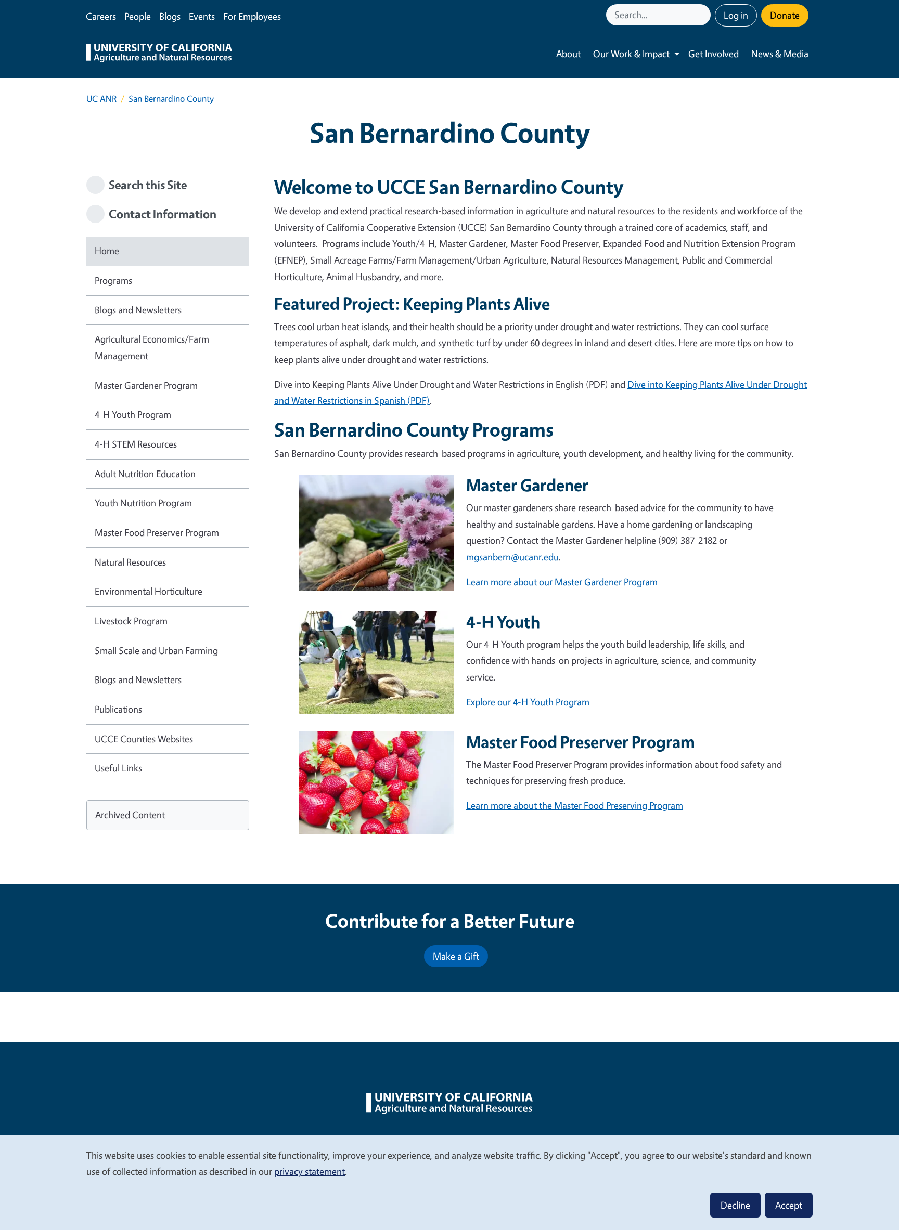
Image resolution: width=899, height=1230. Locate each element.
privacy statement (309, 1171)
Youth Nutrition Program (143, 502)
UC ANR (101, 98)
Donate (785, 15)
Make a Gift (456, 956)
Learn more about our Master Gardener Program (562, 581)
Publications (118, 709)
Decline (735, 1205)
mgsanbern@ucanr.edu (512, 557)
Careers (101, 16)
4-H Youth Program (133, 414)
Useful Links (118, 768)
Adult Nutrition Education (145, 473)
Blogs (170, 16)
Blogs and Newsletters (138, 310)
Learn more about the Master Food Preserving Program (574, 805)
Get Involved (713, 53)
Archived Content (130, 814)
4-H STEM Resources (136, 444)
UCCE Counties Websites (144, 738)
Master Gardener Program (146, 385)
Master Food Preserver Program (157, 532)
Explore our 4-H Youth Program (527, 702)
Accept (788, 1205)
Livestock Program (131, 620)
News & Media (779, 53)
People (137, 16)
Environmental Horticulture (148, 591)
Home (107, 250)
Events (202, 16)
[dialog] (449, 1182)
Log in (736, 15)
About (568, 53)
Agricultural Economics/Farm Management (152, 347)
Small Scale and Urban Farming (156, 650)
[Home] (159, 54)
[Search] (704, 14)
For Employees (252, 16)
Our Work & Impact (631, 53)
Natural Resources (130, 562)
